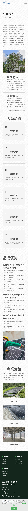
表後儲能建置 (18, 461)
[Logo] (5, 2)
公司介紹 (4, 459)
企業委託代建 (18, 459)
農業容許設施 (18, 463)
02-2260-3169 (6, 489)
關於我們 (8, 17)
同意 (14, 508)
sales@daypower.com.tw (9, 492)
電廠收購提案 (5, 473)
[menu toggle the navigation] (25, 3)
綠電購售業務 (5, 471)
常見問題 (4, 463)
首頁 (4, 17)
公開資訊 (4, 475)
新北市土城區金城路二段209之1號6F (11, 496)
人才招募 (4, 461)
